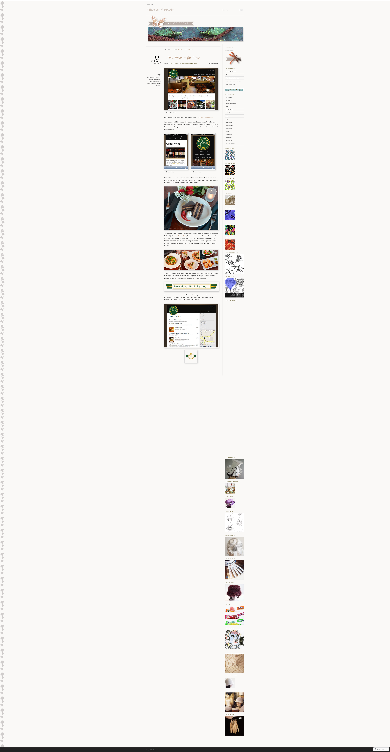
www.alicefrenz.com (229, 50)
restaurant (153, 83)
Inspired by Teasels (231, 71)
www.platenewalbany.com (205, 117)
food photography (151, 77)
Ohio (151, 81)
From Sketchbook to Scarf (232, 78)
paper (227, 119)
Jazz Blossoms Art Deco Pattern (234, 81)
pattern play (229, 128)
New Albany (157, 79)
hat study (228, 116)
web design (194, 63)
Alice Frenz (173, 63)
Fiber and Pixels (160, 10)
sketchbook (229, 137)
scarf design (229, 134)
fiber (227, 106)
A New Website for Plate (182, 58)
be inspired (228, 100)
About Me (150, 4)
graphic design (182, 63)
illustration (151, 79)
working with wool (230, 143)
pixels (189, 63)
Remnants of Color (230, 74)
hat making (228, 112)
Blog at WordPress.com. (152, 750)
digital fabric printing (231, 103)
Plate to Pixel (182, 236)
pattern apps (229, 122)
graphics (158, 77)
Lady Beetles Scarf (230, 84)
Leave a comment (213, 63)
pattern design (229, 125)
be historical (229, 97)
